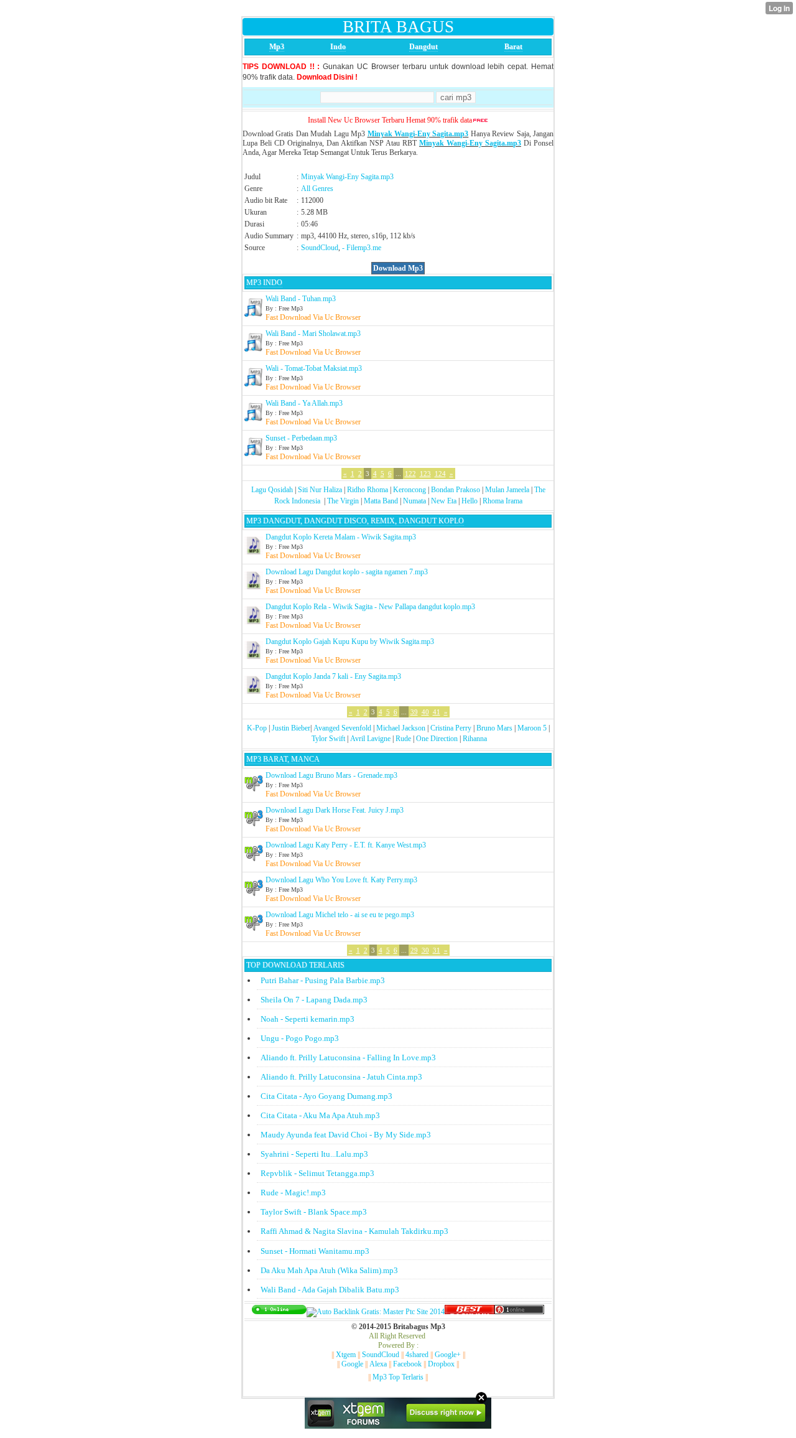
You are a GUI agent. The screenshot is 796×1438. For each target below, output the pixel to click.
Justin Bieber (291, 728)
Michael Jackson (400, 728)
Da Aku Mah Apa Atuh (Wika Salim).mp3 (329, 1270)
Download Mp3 (398, 268)
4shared (416, 1354)
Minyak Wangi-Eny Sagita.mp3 (418, 133)
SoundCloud (319, 247)
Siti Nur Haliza (320, 489)
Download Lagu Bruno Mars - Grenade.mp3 (331, 775)
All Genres (317, 188)
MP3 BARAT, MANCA (283, 759)
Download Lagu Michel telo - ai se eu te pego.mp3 (340, 914)
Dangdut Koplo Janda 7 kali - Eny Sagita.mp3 (333, 676)
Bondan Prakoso (455, 489)
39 (414, 712)
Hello (469, 501)
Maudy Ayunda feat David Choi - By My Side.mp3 (346, 1134)
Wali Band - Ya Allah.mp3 (304, 403)
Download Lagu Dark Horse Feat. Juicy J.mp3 (335, 810)
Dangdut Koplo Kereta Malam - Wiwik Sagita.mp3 (341, 537)
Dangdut (423, 46)
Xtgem (346, 1354)
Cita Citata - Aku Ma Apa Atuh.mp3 (320, 1115)
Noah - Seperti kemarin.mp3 (307, 1019)
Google (352, 1364)
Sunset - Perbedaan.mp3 (301, 438)
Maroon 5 (532, 728)
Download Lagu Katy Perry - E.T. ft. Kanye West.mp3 (346, 845)
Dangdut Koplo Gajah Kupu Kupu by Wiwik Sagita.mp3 (350, 641)
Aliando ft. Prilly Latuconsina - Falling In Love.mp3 (348, 1057)
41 (436, 712)
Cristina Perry (450, 728)
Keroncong (409, 489)
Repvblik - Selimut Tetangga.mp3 (317, 1173)
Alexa (378, 1364)
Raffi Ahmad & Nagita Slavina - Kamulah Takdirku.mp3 (354, 1231)
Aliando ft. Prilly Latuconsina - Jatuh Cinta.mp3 (341, 1076)
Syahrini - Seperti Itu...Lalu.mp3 (314, 1154)
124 (440, 473)
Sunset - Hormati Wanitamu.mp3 (315, 1251)
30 (425, 950)
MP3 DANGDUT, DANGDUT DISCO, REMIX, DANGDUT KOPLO (355, 520)
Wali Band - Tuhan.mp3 (301, 298)
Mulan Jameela (507, 489)
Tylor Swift (328, 738)
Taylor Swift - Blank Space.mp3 (314, 1211)
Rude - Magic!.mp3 (293, 1192)
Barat (513, 46)
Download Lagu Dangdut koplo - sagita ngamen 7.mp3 (347, 571)
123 (425, 473)
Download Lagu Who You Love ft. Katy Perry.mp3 (341, 879)
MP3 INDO (264, 282)
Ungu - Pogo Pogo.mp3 (300, 1038)
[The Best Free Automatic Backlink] (469, 1311)
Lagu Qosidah (272, 489)
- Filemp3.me (361, 247)
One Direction (437, 738)
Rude (403, 738)
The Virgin (343, 501)
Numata (414, 501)
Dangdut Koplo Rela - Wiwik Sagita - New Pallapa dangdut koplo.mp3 (370, 606)
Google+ (448, 1354)
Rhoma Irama (502, 501)
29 (414, 950)
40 (425, 712)
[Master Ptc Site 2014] (376, 1311)
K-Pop (257, 728)
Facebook (407, 1364)
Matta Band (381, 501)
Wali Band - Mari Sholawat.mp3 (313, 333)
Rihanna (475, 738)
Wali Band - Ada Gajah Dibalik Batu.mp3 (330, 1289)
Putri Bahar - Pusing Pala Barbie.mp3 (323, 980)
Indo (338, 46)
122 (410, 473)
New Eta (443, 501)
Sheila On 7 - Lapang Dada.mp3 (314, 999)
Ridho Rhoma (367, 489)
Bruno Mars (494, 728)
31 (436, 950)
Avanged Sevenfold (342, 728)
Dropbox (441, 1364)
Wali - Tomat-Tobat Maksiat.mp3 (314, 368)
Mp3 (276, 46)
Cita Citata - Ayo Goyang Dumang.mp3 (326, 1096)
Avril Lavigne (370, 738)
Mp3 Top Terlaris (398, 1377)
